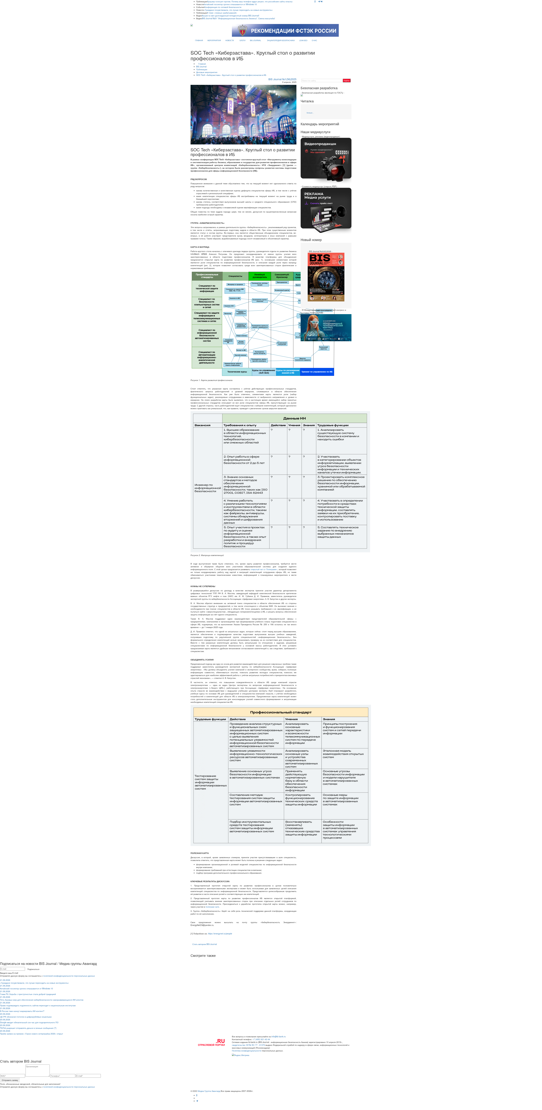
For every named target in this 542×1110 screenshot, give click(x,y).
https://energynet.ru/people (220, 933)
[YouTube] (317, 1)
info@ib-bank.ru (278, 1036)
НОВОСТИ (229, 40)
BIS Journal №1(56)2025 (282, 79)
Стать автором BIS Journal (204, 944)
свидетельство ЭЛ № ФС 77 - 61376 (248, 1045)
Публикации (201, 69)
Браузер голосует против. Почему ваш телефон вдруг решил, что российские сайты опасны (249, 1)
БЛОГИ (242, 40)
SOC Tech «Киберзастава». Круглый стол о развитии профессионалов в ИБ (231, 75)
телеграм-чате (212, 906)
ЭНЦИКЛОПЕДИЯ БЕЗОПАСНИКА (281, 40)
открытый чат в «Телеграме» (264, 569)
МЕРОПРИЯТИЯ (214, 40)
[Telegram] (319, 1)
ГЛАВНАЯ (199, 40)
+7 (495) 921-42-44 (261, 1039)
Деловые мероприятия (206, 72)
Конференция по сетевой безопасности (222, 7)
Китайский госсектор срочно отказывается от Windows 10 (230, 4)
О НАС (314, 40)
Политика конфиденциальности (246, 1050)
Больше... (310, 113)
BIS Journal (201, 66)
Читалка (307, 101)
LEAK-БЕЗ (303, 40)
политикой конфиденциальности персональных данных (69, 975)
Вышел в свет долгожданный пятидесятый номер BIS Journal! (230, 15)
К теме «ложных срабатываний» (222, 12)
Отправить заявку (10, 1080)
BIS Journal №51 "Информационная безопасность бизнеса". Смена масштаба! (238, 18)
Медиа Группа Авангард (209, 1091)
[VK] (321, 1)
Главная (202, 63)
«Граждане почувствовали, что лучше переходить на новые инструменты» (238, 9)
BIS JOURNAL (255, 40)
